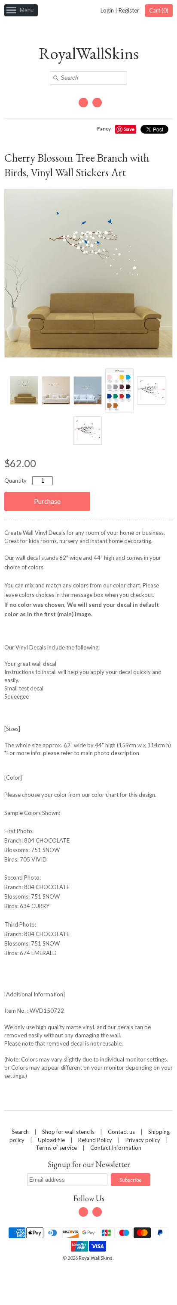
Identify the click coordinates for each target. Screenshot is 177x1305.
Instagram (97, 102)
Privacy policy (142, 1139)
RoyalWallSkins (89, 53)
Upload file (51, 1139)
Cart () (158, 10)
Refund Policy (95, 1139)
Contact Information (115, 1147)
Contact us (121, 1131)
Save (129, 129)
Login (107, 10)
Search (20, 1131)
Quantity (15, 480)
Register (129, 10)
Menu (27, 10)
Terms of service (56, 1147)
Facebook (83, 102)
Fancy (104, 128)
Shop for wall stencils (68, 1131)
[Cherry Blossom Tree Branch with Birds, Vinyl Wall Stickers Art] (23, 390)
